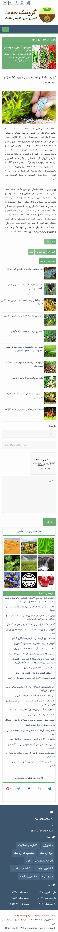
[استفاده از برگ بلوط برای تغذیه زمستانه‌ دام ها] (12, 563)
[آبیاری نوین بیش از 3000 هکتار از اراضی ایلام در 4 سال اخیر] (29, 563)
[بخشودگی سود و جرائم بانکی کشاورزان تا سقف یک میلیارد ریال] (29, 546)
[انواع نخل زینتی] (46, 546)
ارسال (49, 521)
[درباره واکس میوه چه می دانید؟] (46, 580)
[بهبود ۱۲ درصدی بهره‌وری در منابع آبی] (46, 563)
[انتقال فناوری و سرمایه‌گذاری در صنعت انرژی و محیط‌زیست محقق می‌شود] (12, 580)
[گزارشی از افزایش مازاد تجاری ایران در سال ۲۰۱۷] (29, 580)
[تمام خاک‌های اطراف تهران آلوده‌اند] (12, 546)
